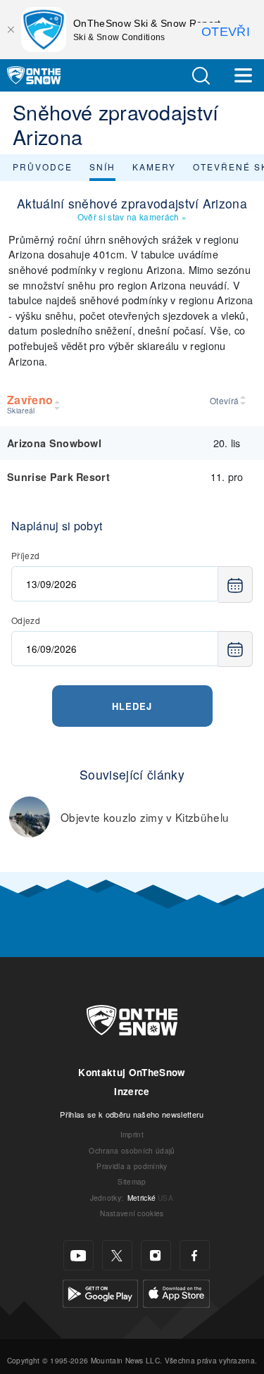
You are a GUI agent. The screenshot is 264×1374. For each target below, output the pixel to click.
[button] (201, 75)
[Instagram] (156, 1255)
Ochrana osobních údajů (132, 1150)
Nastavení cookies (131, 1213)
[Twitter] (117, 1255)
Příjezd (25, 555)
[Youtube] (78, 1255)
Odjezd (25, 620)
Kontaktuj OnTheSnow (131, 1072)
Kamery (154, 167)
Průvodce (43, 167)
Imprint (132, 1134)
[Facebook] (195, 1255)
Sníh (102, 167)
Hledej (132, 706)
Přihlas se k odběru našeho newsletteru (131, 1114)
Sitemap (132, 1181)
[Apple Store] (176, 1292)
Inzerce (131, 1091)
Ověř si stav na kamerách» (132, 217)
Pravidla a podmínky (131, 1166)
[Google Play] (100, 1292)
